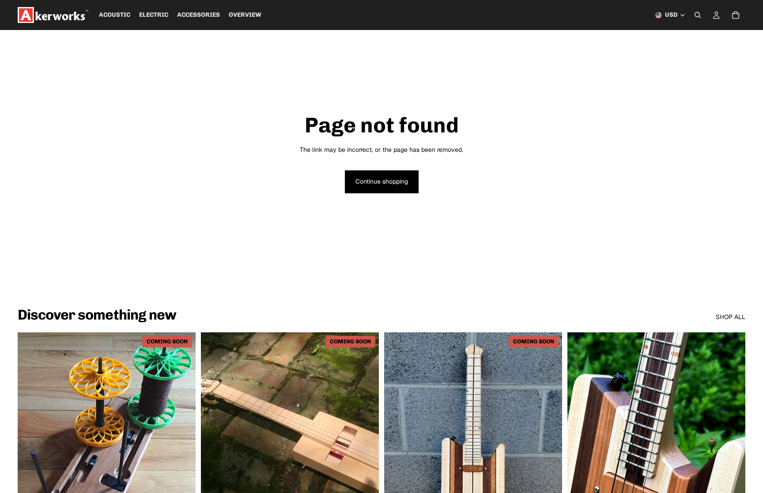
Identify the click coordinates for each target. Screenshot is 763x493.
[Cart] (735, 15)
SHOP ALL (730, 317)
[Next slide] (182, 443)
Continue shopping (381, 181)
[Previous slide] (31, 443)
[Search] (697, 15)
